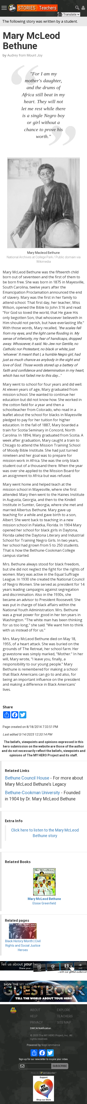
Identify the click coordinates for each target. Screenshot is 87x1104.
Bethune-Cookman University (32, 792)
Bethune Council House (27, 778)
